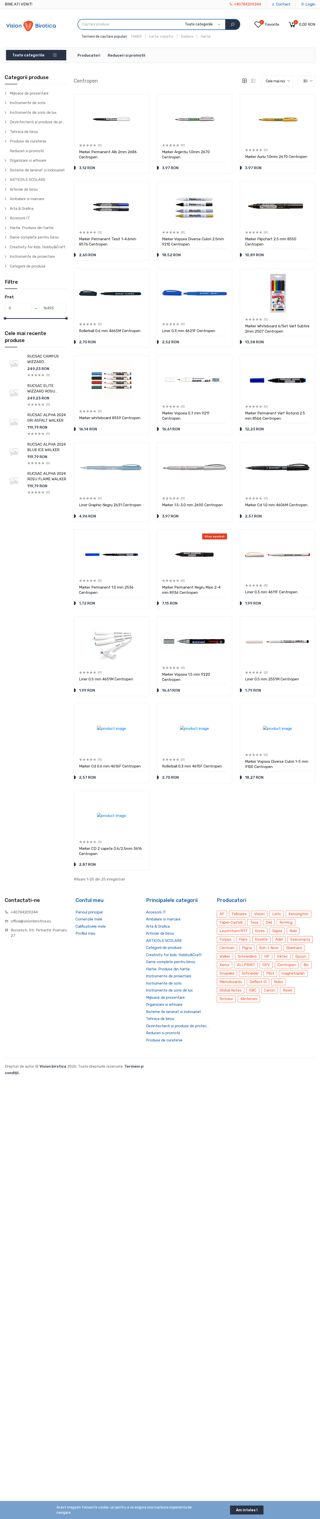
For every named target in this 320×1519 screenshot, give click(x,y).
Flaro (243, 939)
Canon (269, 990)
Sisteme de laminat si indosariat (37, 170)
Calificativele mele (91, 926)
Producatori (89, 55)
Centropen (287, 965)
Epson (300, 956)
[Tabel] (245, 81)
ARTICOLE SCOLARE (28, 179)
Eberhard (294, 948)
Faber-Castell (231, 922)
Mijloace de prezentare (29, 93)
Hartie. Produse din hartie (32, 228)
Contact (282, 4)
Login (309, 4)
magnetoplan (293, 973)
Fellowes (239, 914)
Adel (279, 939)
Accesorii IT (20, 218)
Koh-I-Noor (269, 948)
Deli (269, 922)
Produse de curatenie (28, 141)
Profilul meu (85, 933)
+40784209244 (247, 4)
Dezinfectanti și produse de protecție (38, 122)
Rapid (277, 931)
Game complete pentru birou (34, 237)
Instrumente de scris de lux (33, 112)
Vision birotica (53, 1066)
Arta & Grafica (22, 208)
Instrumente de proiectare (32, 256)
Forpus (226, 939)
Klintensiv (248, 999)
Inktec (282, 956)
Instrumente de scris (28, 103)
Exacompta (300, 939)
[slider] (4, 318)
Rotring (286, 922)
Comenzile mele (89, 919)
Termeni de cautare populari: (105, 36)
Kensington (298, 914)
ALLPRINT (246, 965)
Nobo (278, 982)
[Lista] (254, 81)
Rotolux (226, 999)
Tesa (254, 922)
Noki (293, 931)
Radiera (187, 36)
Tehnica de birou (24, 131)
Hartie (206, 36)
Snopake (227, 973)
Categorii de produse (28, 266)
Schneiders (247, 956)
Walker (225, 956)
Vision (259, 914)
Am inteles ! (247, 1510)
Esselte (261, 939)
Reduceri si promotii (126, 55)
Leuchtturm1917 (234, 931)
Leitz (276, 914)
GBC (252, 990)
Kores (260, 931)
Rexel (287, 990)
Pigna (247, 948)
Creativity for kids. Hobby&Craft (38, 247)
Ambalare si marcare (27, 199)
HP (267, 956)
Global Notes (231, 990)
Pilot (270, 973)
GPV (266, 965)
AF (222, 914)
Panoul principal (89, 912)
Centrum (227, 948)
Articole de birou (24, 189)
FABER (136, 36)
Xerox (225, 965)
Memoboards (231, 982)
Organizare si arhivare (28, 160)
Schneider (250, 973)
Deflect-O (258, 982)
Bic (306, 965)
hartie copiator (161, 36)
